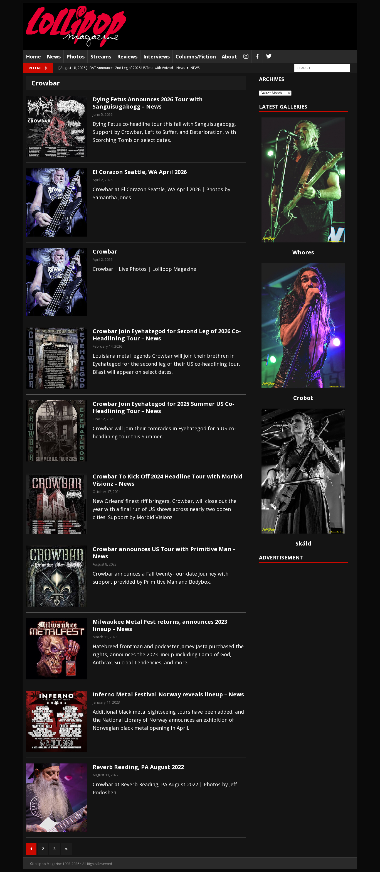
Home (33, 56)
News (54, 56)
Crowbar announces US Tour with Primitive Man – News (164, 552)
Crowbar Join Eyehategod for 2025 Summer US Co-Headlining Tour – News (163, 407)
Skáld (303, 543)
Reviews (127, 56)
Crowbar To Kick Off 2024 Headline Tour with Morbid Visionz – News (168, 480)
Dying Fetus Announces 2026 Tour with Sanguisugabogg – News (148, 102)
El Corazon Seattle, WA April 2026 (140, 172)
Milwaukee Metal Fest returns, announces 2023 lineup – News (160, 625)
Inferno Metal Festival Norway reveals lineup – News (168, 694)
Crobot (303, 398)
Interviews (156, 56)
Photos (75, 56)
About (229, 56)
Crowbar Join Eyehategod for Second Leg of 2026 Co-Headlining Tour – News (167, 334)
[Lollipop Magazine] (76, 26)
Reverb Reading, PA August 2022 (138, 767)
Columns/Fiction (196, 56)
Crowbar (105, 251)
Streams (100, 56)
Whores (303, 252)
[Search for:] (322, 67)
